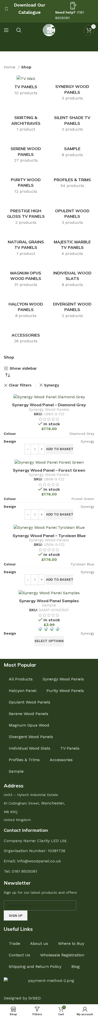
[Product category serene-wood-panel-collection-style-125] (26, 152)
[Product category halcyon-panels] (26, 307)
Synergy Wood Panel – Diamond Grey (49, 404)
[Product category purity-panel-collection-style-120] (26, 183)
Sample (49, 605)
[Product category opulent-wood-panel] (72, 213)
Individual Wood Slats (29, 748)
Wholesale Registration (62, 955)
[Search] (19, 30)
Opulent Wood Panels (29, 702)
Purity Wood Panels (65, 690)
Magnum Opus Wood (29, 725)
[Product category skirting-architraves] (26, 121)
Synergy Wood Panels (49, 409)
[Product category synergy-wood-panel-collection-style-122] (72, 89)
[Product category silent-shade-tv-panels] (72, 121)
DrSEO (34, 998)
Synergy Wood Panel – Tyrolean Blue (49, 535)
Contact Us (19, 955)
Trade (14, 943)
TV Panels (69, 748)
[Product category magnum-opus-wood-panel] (26, 276)
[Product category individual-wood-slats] (72, 276)
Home (10, 67)
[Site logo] (49, 29)
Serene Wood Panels (28, 713)
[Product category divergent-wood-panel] (72, 307)
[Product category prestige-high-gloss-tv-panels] (26, 213)
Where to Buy (71, 943)
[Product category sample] (72, 149)
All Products (21, 679)
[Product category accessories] (26, 335)
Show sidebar (23, 368)
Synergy (51, 385)
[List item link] (49, 871)
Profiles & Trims (24, 759)
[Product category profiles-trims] (72, 180)
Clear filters (20, 385)
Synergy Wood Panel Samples (49, 600)
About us (39, 943)
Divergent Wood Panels (31, 736)
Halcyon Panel (22, 690)
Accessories (61, 759)
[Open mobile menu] (6, 30)
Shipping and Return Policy (35, 966)
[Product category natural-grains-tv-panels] (26, 245)
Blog (75, 966)
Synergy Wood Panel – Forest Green (49, 470)
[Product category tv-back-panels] (26, 87)
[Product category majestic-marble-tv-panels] (72, 245)
